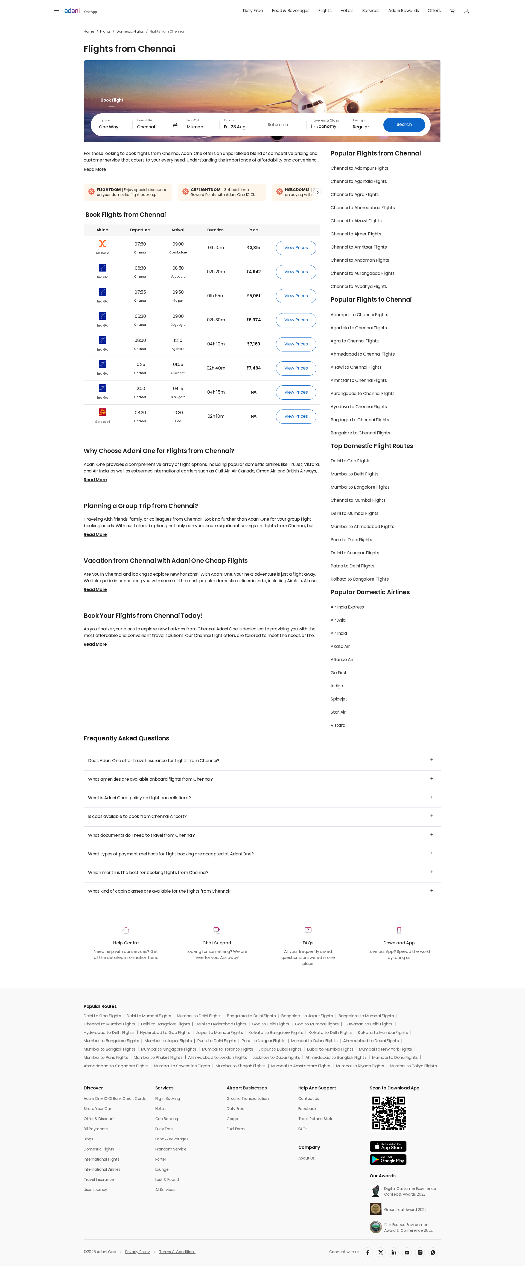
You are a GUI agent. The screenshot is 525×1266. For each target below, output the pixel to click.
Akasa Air (340, 646)
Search (404, 124)
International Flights (101, 1160)
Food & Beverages (291, 11)
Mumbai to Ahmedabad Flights (362, 526)
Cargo (232, 1119)
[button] (452, 11)
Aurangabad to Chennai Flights (363, 393)
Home (89, 31)
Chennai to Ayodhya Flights (359, 286)
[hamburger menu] (56, 11)
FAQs (303, 1129)
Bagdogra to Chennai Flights (360, 420)
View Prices (296, 248)
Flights (325, 11)
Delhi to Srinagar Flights (355, 553)
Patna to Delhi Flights (352, 566)
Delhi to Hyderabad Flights (221, 1024)
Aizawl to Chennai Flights (356, 367)
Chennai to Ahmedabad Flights (363, 208)
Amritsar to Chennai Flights (359, 380)
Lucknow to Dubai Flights (276, 1057)
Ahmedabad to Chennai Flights (363, 354)
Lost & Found (167, 1180)
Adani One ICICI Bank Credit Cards (114, 1099)
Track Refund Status (317, 1119)
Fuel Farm (235, 1129)
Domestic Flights (130, 31)
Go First (338, 673)
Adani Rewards (403, 11)
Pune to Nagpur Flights (263, 1041)
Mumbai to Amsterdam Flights (300, 1066)
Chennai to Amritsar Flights (359, 247)
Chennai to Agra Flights (355, 194)
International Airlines (102, 1170)
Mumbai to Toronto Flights (227, 1049)
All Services (165, 1190)
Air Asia (338, 620)
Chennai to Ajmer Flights (356, 234)
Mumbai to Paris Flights (106, 1057)
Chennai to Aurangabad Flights (363, 273)
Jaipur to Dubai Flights (280, 1049)
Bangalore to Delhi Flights (251, 1016)
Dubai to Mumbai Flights (330, 1049)
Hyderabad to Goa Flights (165, 1032)
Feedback (307, 1109)
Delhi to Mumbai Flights (354, 513)
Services (371, 11)
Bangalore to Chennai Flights (360, 433)
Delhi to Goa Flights (351, 461)
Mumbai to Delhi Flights (354, 474)
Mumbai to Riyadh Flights (360, 1066)
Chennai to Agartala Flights (359, 181)
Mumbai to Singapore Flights (168, 1049)
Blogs (88, 1139)
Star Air (338, 712)
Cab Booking (166, 1119)
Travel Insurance (99, 1180)
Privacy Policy (137, 1252)
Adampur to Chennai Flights (359, 315)
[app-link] (388, 1146)
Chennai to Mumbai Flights (358, 500)
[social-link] (367, 1252)
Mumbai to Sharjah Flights (241, 1066)
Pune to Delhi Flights (351, 540)
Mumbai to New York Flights (385, 1049)
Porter (160, 1160)
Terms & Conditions (177, 1252)
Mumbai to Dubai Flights (314, 1041)
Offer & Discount (99, 1119)
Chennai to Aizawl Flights (356, 221)
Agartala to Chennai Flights (359, 328)
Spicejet (339, 699)
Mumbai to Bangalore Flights (360, 487)
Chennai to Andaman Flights (360, 260)
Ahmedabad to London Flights (217, 1057)
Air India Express (347, 607)
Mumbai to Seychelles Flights (182, 1066)
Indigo (337, 686)
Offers (434, 11)
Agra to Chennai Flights (355, 341)
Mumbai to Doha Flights (395, 1057)
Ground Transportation (248, 1099)
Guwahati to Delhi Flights (368, 1024)
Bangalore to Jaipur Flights (307, 1016)
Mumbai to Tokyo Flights (413, 1066)
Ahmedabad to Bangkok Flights (335, 1057)
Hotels (347, 11)
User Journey (95, 1190)
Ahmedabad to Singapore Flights (116, 1066)
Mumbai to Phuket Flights (158, 1057)
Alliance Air (342, 660)
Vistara (338, 725)
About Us (306, 1158)
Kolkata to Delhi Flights (330, 1032)
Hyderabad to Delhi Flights (109, 1032)
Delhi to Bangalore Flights (165, 1024)
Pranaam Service (170, 1149)
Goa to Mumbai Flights (317, 1024)
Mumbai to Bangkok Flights (109, 1049)
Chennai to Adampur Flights (359, 168)
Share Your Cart (98, 1109)
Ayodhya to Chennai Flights (359, 407)
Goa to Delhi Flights (270, 1024)
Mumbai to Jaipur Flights (168, 1041)
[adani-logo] (81, 11)
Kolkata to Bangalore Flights (360, 579)
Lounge (162, 1170)
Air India (339, 633)
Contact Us (308, 1099)
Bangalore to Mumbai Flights (366, 1016)
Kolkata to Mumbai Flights (383, 1032)
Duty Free (253, 11)
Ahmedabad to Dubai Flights (371, 1041)
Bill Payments (96, 1129)
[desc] (95, 169)
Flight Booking (167, 1099)
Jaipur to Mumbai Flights (219, 1032)
